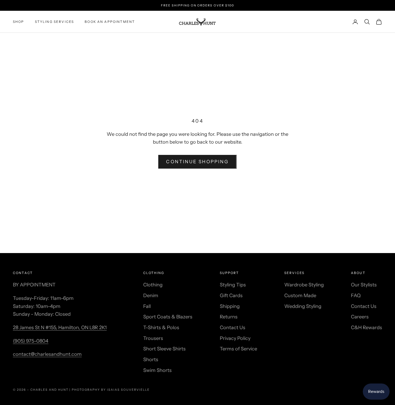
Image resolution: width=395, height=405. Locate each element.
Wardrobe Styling (304, 285)
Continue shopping (197, 161)
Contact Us (232, 328)
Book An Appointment (110, 22)
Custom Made (300, 296)
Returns (229, 317)
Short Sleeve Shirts (164, 349)
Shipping (230, 306)
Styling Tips (233, 285)
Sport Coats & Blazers (167, 317)
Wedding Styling (302, 306)
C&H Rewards (366, 328)
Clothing (153, 285)
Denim (150, 296)
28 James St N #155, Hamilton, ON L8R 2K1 (60, 328)
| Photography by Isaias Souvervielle (109, 390)
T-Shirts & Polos (161, 328)
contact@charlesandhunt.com (47, 354)
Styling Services (54, 22)
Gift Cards (231, 296)
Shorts (150, 360)
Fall (147, 306)
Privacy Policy (235, 338)
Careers (360, 317)
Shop (18, 22)
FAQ (356, 296)
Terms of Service (238, 349)
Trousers (153, 338)
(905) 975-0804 (30, 341)
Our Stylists (364, 285)
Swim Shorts (157, 370)
